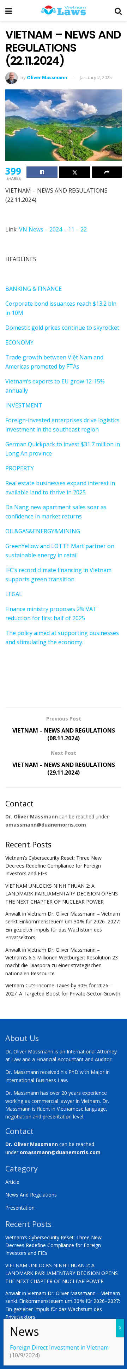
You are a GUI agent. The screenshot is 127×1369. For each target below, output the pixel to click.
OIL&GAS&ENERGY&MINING (42, 531)
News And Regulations (31, 1194)
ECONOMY (19, 342)
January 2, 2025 (96, 77)
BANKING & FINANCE (33, 289)
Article (12, 1182)
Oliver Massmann (47, 77)
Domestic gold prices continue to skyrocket (62, 327)
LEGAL (13, 594)
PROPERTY (19, 468)
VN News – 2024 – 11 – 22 (53, 229)
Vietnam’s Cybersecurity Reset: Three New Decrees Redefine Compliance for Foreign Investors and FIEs (53, 865)
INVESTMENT (23, 405)
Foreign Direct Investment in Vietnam (59, 1347)
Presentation (20, 1207)
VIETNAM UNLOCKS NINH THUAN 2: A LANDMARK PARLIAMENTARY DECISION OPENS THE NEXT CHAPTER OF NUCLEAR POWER (61, 893)
